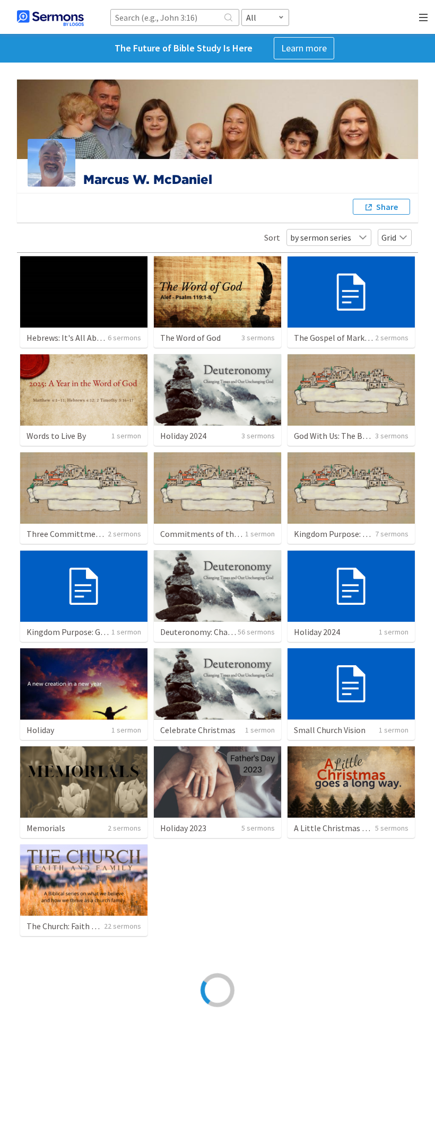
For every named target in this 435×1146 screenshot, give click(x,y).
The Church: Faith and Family (78, 926)
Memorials (46, 828)
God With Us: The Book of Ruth (349, 435)
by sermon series (320, 237)
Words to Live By (56, 435)
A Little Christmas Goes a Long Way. (358, 828)
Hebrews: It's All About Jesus (79, 337)
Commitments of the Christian (216, 533)
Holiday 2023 (183, 828)
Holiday (40, 730)
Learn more (304, 48)
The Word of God (190, 337)
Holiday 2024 (183, 435)
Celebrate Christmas (198, 730)
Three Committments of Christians (91, 533)
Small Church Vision (330, 730)
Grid (388, 237)
